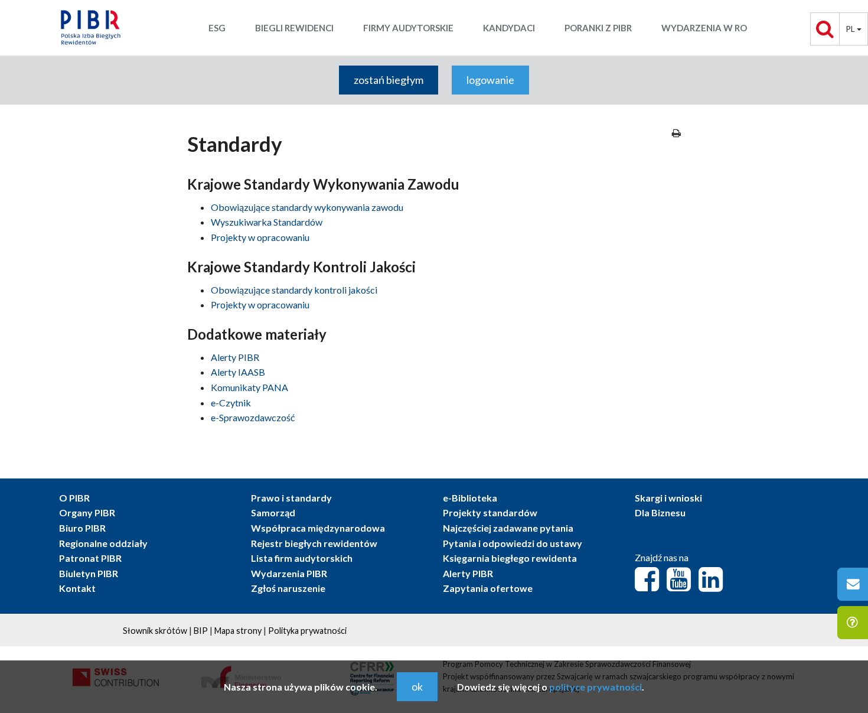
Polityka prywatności (307, 631)
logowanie (490, 79)
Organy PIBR (87, 512)
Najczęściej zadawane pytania (508, 527)
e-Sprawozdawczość (253, 417)
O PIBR (74, 497)
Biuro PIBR (82, 527)
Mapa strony (238, 631)
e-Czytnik (231, 402)
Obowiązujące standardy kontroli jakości (294, 289)
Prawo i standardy (291, 497)
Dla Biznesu (660, 512)
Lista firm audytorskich (302, 558)
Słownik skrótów (155, 631)
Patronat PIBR (90, 558)
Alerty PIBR (235, 357)
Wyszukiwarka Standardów (266, 221)
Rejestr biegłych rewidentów (314, 543)
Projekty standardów (490, 512)
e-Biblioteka (470, 497)
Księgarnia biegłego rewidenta (510, 558)
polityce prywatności (595, 686)
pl (851, 29)
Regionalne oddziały (103, 543)
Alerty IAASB (238, 371)
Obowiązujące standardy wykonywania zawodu (307, 207)
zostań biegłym (388, 79)
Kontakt (77, 588)
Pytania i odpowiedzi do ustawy (512, 543)
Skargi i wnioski (668, 497)
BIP (201, 631)
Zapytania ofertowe (488, 588)
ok (417, 686)
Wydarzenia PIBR (289, 573)
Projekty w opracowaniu (260, 237)
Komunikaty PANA (249, 387)
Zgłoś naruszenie (288, 588)
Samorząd (273, 512)
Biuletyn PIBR (88, 573)
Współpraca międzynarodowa (318, 527)
